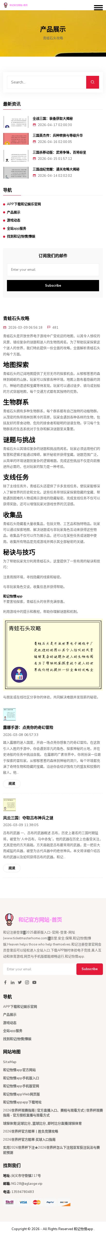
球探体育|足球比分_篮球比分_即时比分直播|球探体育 (42, 1123)
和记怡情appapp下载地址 (22, 1102)
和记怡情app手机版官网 (21, 1086)
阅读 (11, 783)
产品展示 (13, 212)
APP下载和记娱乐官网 (24, 204)
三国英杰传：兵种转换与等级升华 (58, 135)
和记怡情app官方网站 (19, 1070)
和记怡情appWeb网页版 (21, 1094)
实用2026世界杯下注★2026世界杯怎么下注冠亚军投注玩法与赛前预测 (51, 1150)
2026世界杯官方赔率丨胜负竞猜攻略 (30, 1131)
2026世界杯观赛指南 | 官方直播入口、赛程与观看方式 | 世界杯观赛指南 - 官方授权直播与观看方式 (53, 1113)
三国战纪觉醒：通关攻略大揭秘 (56, 169)
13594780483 (22, 1192)
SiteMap (9, 1062)
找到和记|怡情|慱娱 (21, 236)
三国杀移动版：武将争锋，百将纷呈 (59, 152)
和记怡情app (83, 1229)
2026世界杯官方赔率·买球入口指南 (29, 1139)
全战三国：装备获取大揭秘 (53, 118)
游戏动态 (13, 220)
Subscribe (53, 285)
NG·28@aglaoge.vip (26, 1183)
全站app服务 (16, 228)
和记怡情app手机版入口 (21, 1078)
